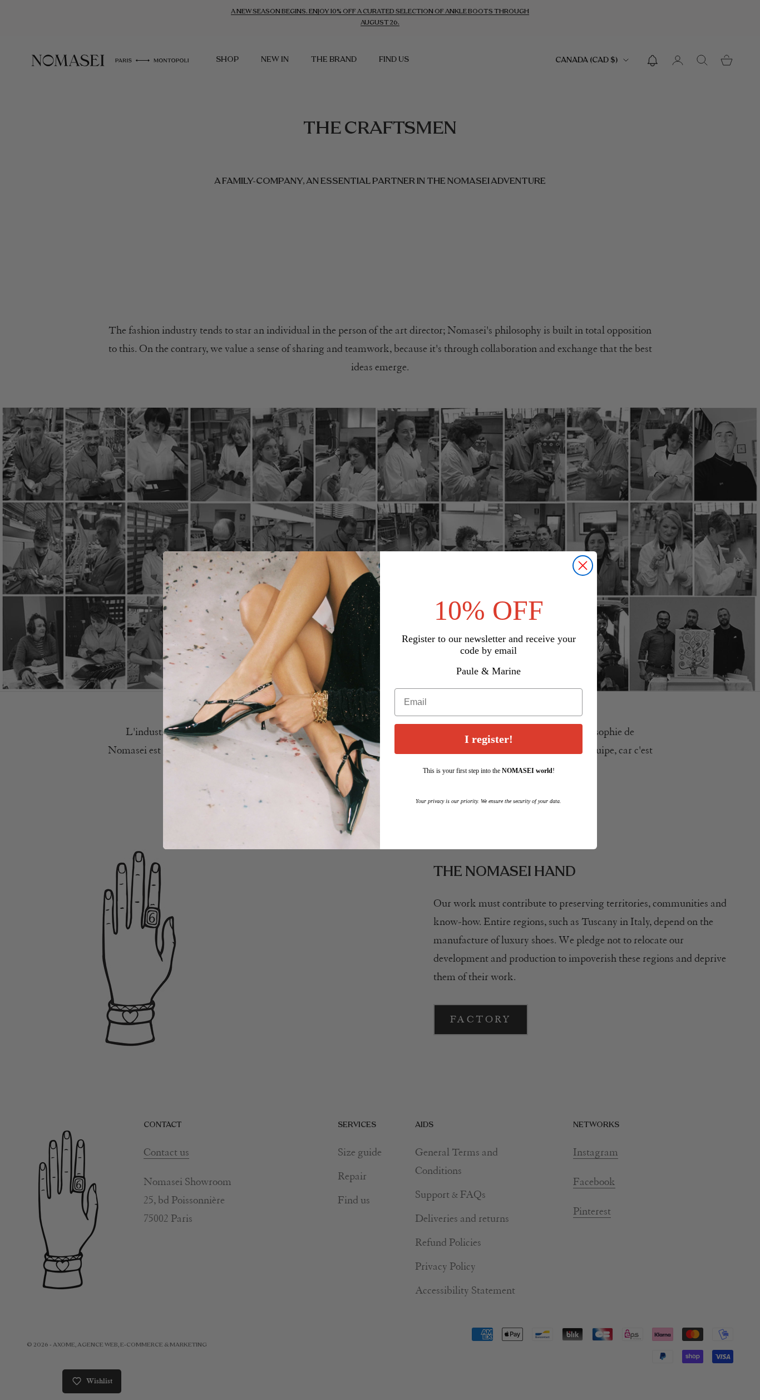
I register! (489, 739)
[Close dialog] (583, 565)
